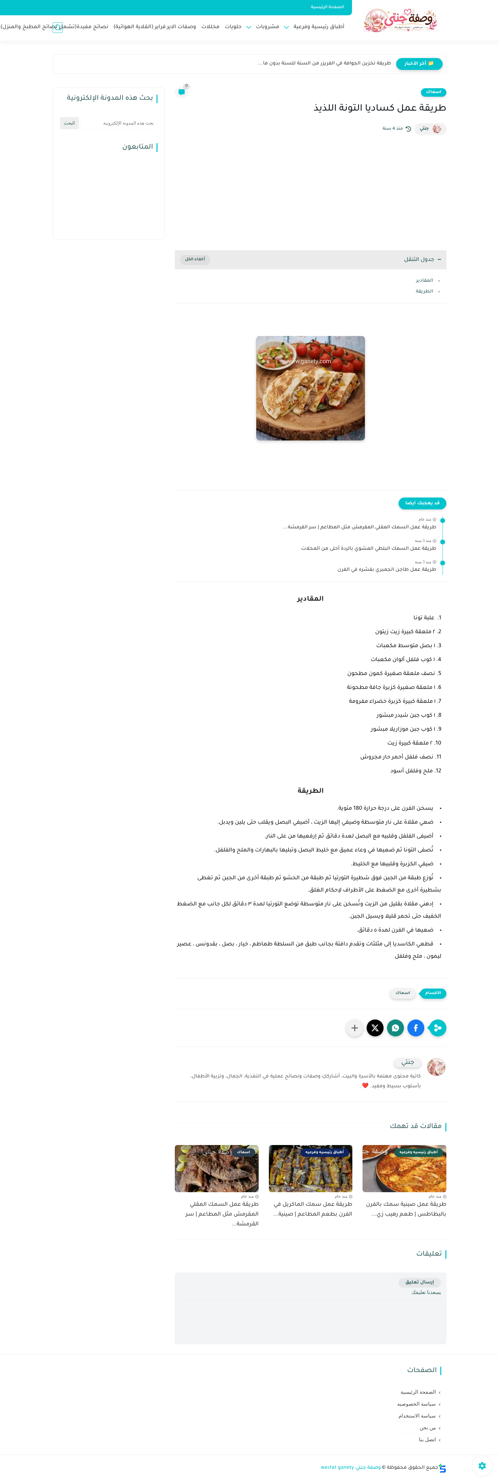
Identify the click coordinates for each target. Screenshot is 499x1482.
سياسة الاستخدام (417, 1416)
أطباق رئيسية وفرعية (319, 27)
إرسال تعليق (419, 1282)
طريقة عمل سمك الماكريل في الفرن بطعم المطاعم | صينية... (312, 1210)
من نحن (428, 1427)
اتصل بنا (427, 1439)
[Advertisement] (310, 192)
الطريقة (424, 291)
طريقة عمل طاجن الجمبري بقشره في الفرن (386, 570)
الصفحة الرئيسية (327, 7)
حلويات (233, 27)
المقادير (424, 280)
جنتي (424, 129)
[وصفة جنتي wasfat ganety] (400, 19)
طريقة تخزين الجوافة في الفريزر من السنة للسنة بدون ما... (324, 64)
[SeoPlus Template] (442, 1468)
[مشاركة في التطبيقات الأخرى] (354, 1027)
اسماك (433, 92)
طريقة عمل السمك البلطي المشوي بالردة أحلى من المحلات (368, 549)
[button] (415, 1027)
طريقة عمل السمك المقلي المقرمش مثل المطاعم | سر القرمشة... (359, 527)
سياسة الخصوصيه (416, 1404)
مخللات (210, 27)
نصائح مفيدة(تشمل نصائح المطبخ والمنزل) (54, 27)
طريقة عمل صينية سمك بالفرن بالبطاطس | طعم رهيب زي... (406, 1210)
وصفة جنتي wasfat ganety (351, 1468)
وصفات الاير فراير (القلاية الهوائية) (154, 27)
